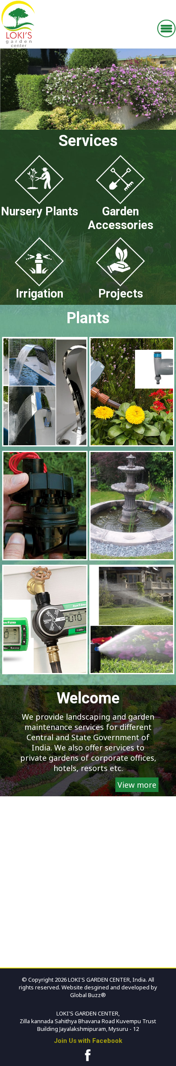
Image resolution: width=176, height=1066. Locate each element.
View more (136, 785)
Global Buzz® (88, 995)
